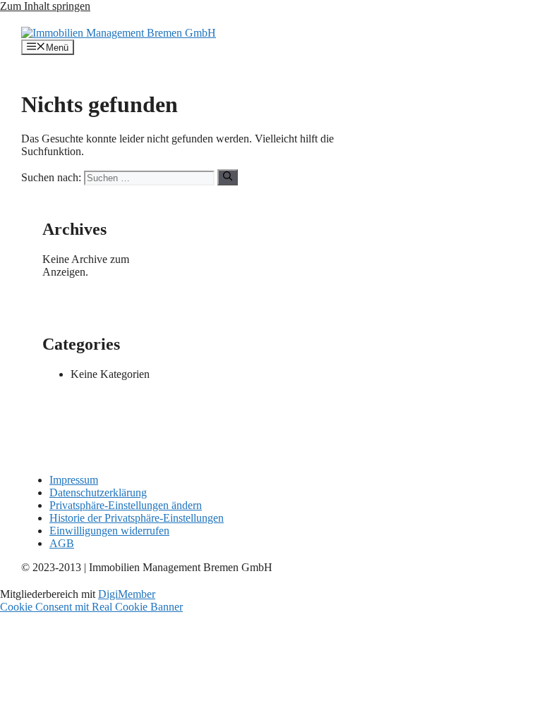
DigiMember (126, 594)
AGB (61, 543)
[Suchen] (227, 177)
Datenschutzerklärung (98, 492)
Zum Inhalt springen (45, 6)
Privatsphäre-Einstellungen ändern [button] (125, 505)
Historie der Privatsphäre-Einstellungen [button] (136, 518)
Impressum (73, 480)
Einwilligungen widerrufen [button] (109, 531)
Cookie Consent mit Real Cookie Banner (91, 607)
